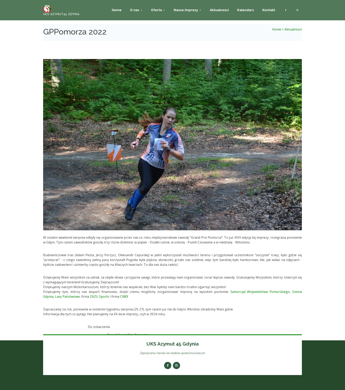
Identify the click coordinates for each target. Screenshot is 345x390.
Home (117, 10)
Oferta (156, 10)
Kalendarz (245, 10)
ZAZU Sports (99, 296)
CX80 (123, 296)
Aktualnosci (293, 29)
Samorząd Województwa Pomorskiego (260, 292)
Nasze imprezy (186, 10)
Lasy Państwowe (67, 296)
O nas (134, 10)
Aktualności (219, 10)
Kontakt (268, 10)
